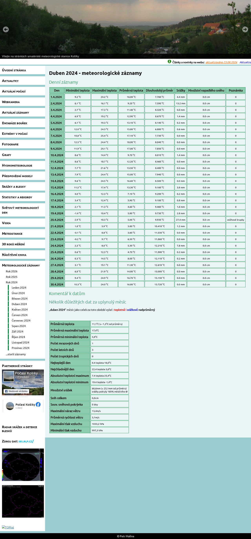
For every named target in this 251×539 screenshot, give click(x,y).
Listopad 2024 (20, 342)
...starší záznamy (16, 354)
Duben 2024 (19, 304)
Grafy (6, 154)
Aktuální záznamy (15, 112)
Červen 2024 (19, 315)
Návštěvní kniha (14, 254)
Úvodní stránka (14, 70)
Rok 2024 (11, 282)
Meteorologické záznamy (21, 265)
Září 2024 (17, 331)
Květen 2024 (20, 309)
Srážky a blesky (14, 186)
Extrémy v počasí (14, 133)
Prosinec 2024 (20, 348)
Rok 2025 (11, 276)
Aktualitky (10, 80)
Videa (6, 222)
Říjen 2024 (18, 337)
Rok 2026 (11, 271)
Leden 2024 (19, 287)
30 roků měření (13, 244)
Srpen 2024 (19, 326)
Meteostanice (12, 233)
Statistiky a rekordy (17, 197)
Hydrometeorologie (17, 165)
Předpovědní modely (17, 175)
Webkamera (11, 101)
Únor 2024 (18, 293)
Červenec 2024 (21, 320)
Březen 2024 (19, 298)
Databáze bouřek (14, 122)
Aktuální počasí (13, 91)
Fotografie (10, 144)
